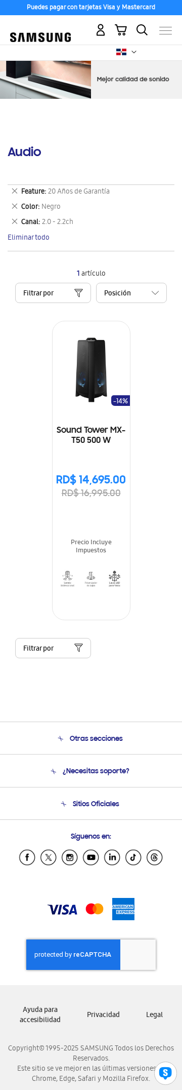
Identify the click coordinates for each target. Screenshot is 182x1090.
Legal (154, 1016)
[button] (133, 52)
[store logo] (40, 26)
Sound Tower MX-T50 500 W (91, 435)
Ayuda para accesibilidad (40, 1016)
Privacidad (103, 1016)
